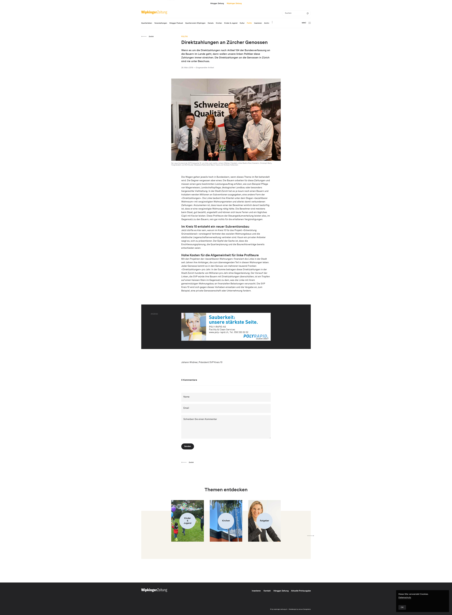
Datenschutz (404, 598)
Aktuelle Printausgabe (301, 591)
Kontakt (267, 591)
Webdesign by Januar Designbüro (300, 609)
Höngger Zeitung (217, 3)
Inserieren (256, 591)
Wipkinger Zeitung (234, 3)
